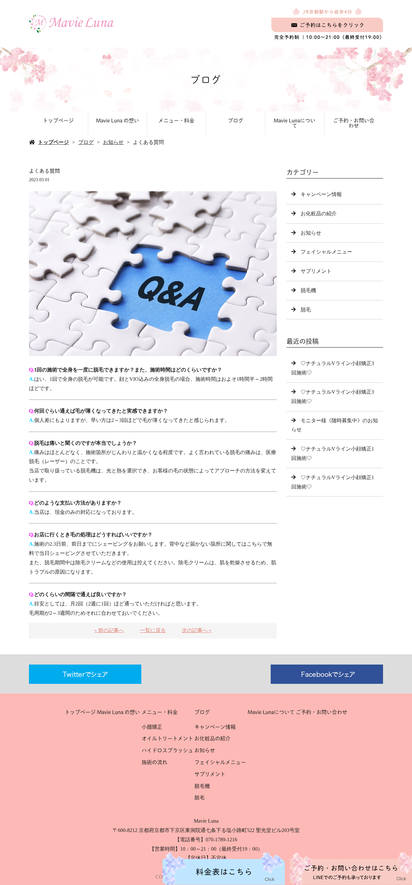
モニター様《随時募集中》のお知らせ (334, 425)
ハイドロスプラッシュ (167, 750)
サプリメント (316, 271)
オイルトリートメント (167, 738)
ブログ (235, 120)
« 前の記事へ (109, 630)
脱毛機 (308, 290)
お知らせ (113, 142)
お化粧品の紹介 (319, 213)
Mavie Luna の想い (117, 120)
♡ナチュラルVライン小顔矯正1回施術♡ (332, 453)
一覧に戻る (153, 630)
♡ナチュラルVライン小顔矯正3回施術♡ (332, 396)
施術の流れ (154, 762)
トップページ (58, 120)
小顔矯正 (152, 726)
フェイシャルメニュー (326, 252)
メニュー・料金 (176, 120)
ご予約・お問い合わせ (353, 123)
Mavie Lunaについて (294, 123)
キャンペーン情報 (321, 194)
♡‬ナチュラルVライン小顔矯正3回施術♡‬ (332, 368)
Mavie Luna (206, 821)
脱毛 (306, 309)
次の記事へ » (196, 630)
